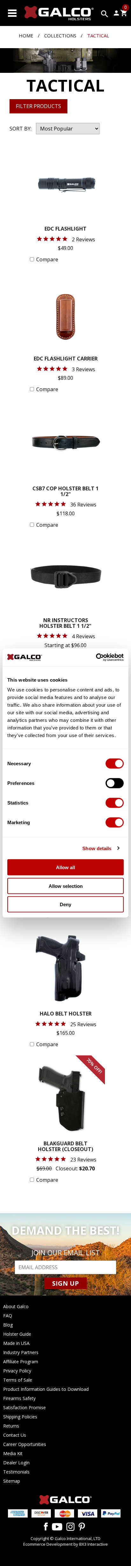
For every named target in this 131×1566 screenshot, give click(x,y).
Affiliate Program (20, 1362)
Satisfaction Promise (24, 1407)
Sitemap (11, 1481)
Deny (65, 904)
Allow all (65, 867)
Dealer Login (16, 1463)
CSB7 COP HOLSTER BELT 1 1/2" (65, 492)
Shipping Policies (20, 1417)
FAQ (7, 1316)
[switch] (115, 783)
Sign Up (65, 1283)
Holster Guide (17, 1334)
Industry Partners (20, 1352)
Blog (8, 1325)
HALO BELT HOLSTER (66, 1014)
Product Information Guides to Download (46, 1389)
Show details (96, 848)
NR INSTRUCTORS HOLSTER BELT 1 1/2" (65, 623)
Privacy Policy (17, 1371)
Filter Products (38, 106)
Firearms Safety (19, 1398)
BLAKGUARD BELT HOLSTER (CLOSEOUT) (65, 1147)
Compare (47, 259)
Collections (60, 35)
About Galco (16, 1306)
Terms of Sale (17, 1380)
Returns (11, 1426)
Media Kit (13, 1453)
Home (26, 35)
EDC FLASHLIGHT (65, 229)
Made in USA (16, 1343)
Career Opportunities (24, 1444)
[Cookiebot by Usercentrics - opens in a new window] (96, 657)
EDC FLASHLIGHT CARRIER (66, 359)
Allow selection (66, 885)
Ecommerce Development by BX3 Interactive (65, 1544)
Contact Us (14, 1435)
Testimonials (16, 1472)
